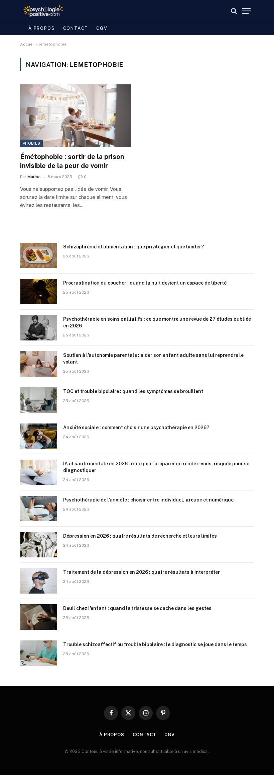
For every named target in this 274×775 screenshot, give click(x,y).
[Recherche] (234, 10)
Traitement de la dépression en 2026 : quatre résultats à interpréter (141, 572)
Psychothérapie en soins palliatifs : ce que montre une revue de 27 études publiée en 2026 (157, 322)
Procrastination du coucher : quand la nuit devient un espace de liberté (145, 283)
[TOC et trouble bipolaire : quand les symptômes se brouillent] (38, 400)
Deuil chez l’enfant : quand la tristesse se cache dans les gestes (137, 608)
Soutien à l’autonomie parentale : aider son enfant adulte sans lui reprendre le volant (153, 359)
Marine (33, 176)
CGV (101, 28)
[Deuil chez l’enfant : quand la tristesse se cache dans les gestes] (38, 617)
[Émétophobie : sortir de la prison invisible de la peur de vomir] (75, 115)
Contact (76, 28)
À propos (41, 28)
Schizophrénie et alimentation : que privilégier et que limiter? (133, 246)
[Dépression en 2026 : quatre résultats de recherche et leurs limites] (38, 544)
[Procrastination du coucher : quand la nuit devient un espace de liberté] (38, 291)
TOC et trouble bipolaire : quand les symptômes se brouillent (133, 391)
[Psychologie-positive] (43, 11)
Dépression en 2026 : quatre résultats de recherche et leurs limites (140, 536)
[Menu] (246, 10)
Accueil (27, 44)
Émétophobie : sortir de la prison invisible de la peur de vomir (72, 161)
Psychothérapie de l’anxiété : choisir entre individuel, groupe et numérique (148, 499)
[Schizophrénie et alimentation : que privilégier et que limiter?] (38, 255)
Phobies (31, 143)
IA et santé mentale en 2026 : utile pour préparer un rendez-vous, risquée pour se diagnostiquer (156, 467)
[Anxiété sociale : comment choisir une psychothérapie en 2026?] (38, 436)
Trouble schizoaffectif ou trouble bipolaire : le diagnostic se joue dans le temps (155, 644)
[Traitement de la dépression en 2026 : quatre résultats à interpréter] (38, 581)
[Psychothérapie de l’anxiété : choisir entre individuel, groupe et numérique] (38, 508)
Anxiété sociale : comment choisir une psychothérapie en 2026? (136, 427)
